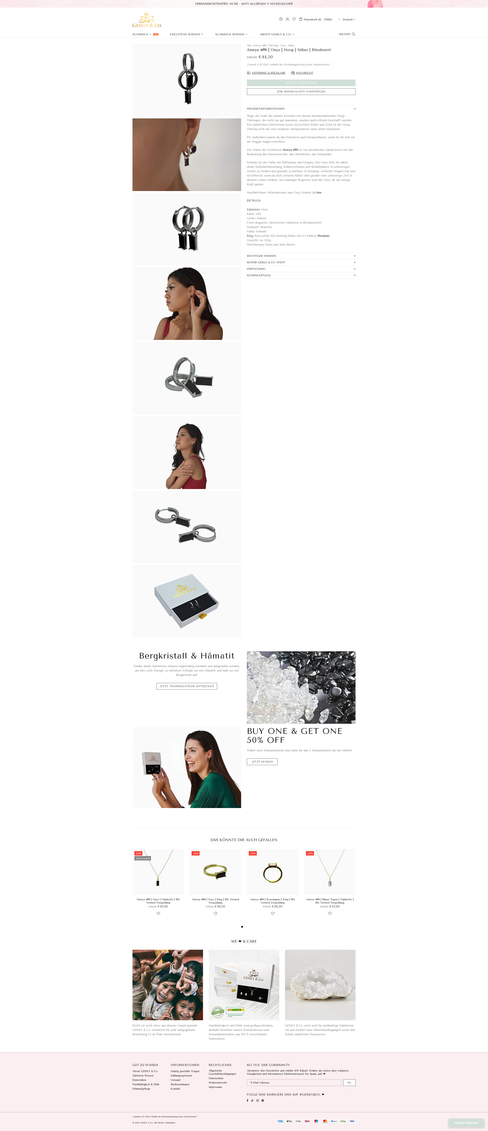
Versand (175, 1080)
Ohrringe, (273, 45)
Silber (291, 45)
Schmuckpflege (141, 1088)
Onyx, (283, 45)
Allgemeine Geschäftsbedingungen (222, 1072)
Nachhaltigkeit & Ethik (145, 1084)
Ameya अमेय (290, 150)
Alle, (249, 45)
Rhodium (323, 236)
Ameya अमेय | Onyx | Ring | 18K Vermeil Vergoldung (215, 901)
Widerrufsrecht (218, 1082)
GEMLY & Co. (147, 19)
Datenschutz (216, 1078)
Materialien (139, 1080)
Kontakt (175, 1088)
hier (319, 192)
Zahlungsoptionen (181, 1075)
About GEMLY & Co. (145, 1071)
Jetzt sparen (262, 761)
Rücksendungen (180, 1084)
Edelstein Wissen (142, 1075)
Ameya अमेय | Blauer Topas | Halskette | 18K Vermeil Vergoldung (330, 901)
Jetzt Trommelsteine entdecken (187, 686)
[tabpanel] (158, 887)
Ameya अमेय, (260, 45)
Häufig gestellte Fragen (185, 1071)
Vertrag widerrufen (466, 1123)
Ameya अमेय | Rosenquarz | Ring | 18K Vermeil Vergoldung (272, 901)
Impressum (215, 1087)
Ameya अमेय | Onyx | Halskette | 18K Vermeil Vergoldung (158, 901)
